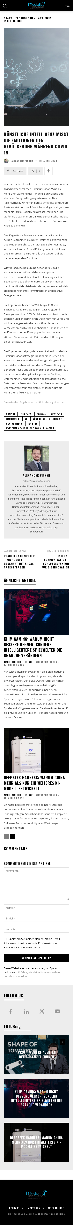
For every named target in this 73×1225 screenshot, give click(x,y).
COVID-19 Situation (43, 184)
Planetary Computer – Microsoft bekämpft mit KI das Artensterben (19, 561)
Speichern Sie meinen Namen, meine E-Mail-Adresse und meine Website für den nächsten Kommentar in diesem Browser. (32, 943)
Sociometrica (47, 202)
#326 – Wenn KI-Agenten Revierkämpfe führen (36, 1054)
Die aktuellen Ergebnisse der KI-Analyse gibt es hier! (34, 402)
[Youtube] (57, 1012)
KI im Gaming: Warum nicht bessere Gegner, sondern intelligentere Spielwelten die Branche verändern (33, 647)
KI (26, 418)
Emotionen (12, 418)
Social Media (14, 423)
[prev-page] (6, 836)
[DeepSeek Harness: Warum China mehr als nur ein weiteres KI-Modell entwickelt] (36, 751)
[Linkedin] (26, 1012)
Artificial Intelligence (18, 662)
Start (8, 18)
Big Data (26, 414)
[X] (42, 1012)
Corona (41, 414)
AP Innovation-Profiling (51, 1214)
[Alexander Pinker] (7, 161)
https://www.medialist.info (36, 481)
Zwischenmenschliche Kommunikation (30, 428)
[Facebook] (11, 1012)
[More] (48, 171)
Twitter (32, 423)
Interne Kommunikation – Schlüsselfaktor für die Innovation (55, 561)
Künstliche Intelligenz (47, 418)
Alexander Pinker (22, 161)
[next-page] (12, 836)
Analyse (10, 414)
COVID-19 (56, 414)
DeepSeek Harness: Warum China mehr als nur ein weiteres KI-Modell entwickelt (34, 783)
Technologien (25, 18)
